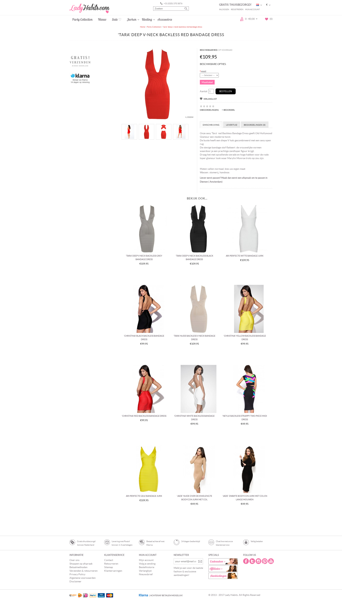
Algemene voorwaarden (82, 577)
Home (142, 27)
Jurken (131, 19)
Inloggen (224, 9)
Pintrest (265, 561)
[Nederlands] (257, 5)
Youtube (271, 561)
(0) (270, 18)
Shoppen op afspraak (80, 563)
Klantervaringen (113, 570)
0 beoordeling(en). (209, 110)
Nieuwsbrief (146, 574)
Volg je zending (147, 563)
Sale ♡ (116, 19)
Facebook (246, 561)
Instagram (259, 561)
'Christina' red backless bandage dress (144, 416)
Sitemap (108, 567)
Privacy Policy (77, 574)
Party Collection (82, 19)
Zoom (190, 117)
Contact (108, 560)
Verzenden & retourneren (83, 570)
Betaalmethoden (78, 567)
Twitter (252, 561)
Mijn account (146, 560)
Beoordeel (229, 110)
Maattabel (207, 82)
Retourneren (111, 563)
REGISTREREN (237, 9)
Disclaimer (75, 581)
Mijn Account (252, 9)
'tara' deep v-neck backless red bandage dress (182, 27)
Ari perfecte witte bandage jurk (244, 256)
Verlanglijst (210, 99)
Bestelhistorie (146, 567)
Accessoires (164, 19)
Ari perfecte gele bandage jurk (144, 496)
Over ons (74, 560)
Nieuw (102, 19)
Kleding (147, 19)
